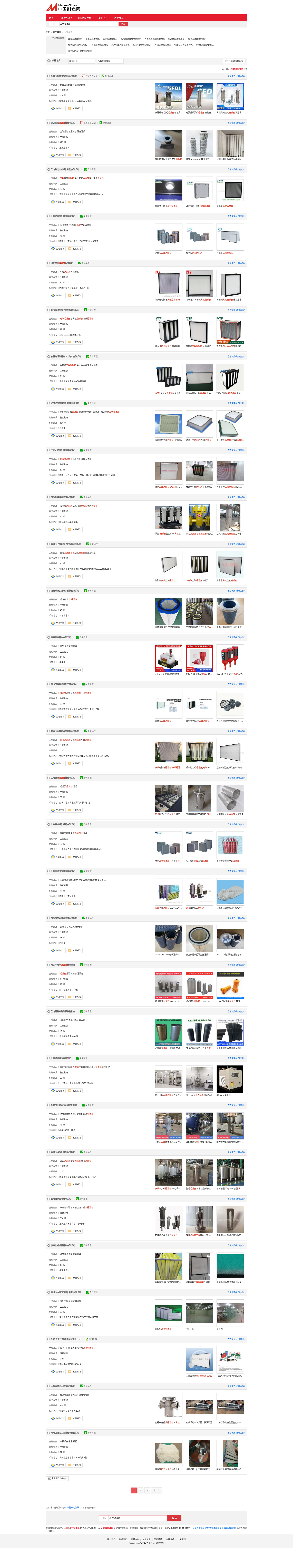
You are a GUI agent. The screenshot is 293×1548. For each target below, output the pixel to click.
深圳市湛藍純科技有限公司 (63, 1152)
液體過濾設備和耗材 (69, 880)
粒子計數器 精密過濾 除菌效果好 (168, 814)
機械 (86, 1160)
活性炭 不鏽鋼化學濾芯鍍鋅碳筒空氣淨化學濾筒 (168, 1048)
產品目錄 (57, 32)
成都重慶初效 (69, 412)
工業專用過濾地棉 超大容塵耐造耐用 (230, 1282)
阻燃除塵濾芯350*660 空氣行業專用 (230, 627)
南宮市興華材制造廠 (63, 964)
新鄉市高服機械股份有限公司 (64, 76)
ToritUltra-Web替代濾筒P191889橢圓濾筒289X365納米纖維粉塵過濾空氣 (168, 954)
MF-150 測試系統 (199, 1094)
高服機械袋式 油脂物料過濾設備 (230, 112)
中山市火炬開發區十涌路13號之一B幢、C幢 (79, 709)
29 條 (62, 703)
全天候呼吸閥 (77, 1394)
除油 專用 (199, 533)
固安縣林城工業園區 (68, 521)
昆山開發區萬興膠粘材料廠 (63, 1011)
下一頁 (156, 1490)
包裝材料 (81, 1020)
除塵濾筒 (81, 131)
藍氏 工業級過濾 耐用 (199, 1188)
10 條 (62, 282)
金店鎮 (62, 662)
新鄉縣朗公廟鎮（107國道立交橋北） (76, 100)
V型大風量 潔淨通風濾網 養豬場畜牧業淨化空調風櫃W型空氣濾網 (230, 393)
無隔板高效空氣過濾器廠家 (80, 50)
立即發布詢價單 (72, 1507)
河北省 (62, 942)
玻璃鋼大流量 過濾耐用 (230, 814)
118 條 (63, 1405)
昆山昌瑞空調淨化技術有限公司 (65, 169)
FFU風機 (72, 225)
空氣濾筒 (64, 131)
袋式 (65, 1160)
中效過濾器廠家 (92, 38)
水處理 (87, 1114)
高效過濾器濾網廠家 (197, 38)
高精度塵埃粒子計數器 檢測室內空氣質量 (199, 814)
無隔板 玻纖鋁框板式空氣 (199, 346)
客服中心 (135, 1539)
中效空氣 (82, 178)
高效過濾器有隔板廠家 (131, 38)
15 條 (62, 563)
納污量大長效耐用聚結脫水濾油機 (230, 1141)
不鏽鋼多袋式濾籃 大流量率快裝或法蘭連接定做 (168, 1235)
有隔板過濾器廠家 (163, 44)
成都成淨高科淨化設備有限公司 (65, 403)
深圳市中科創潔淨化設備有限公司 (66, 543)
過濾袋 (63, 786)
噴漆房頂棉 (71, 1254)
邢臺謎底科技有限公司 (61, 637)
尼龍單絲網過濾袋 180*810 (229, 907)
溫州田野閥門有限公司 (61, 1198)
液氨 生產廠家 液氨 (168, 533)
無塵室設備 (65, 833)
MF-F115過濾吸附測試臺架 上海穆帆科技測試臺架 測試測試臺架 (168, 1094)
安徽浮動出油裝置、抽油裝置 (199, 1422)
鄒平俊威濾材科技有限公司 (63, 1245)
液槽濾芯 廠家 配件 (168, 486)
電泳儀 (74, 1348)
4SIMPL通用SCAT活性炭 (199, 674)
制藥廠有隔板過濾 (168, 299)
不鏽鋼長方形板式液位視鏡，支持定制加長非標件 (230, 1235)
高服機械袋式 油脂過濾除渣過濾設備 (199, 112)
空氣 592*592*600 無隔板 (168, 907)
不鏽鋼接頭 (76, 1207)
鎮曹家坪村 (64, 1270)
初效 (88, 318)
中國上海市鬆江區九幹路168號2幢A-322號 (78, 241)
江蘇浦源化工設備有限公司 (63, 1386)
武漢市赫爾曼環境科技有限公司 (65, 731)
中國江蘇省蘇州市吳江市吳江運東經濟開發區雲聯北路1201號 (87, 475)
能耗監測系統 (66, 1067)
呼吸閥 (86, 1394)
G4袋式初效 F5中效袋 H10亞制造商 (168, 1282)
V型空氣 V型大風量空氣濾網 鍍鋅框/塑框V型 (168, 393)
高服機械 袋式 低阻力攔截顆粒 (168, 112)
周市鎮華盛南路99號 (68, 1036)
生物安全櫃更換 (199, 1375)
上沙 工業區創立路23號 (70, 334)
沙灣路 (62, 428)
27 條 (62, 984)
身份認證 (109, 76)
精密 (76, 1160)
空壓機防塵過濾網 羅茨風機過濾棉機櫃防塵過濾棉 (230, 1048)
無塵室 (72, 1301)
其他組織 (64, 979)
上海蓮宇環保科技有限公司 (63, 871)
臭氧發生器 (86, 459)
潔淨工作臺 (90, 552)
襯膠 (71, 1441)
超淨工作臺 (65, 1348)
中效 (86, 739)
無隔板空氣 (165, 580)
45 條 (62, 376)
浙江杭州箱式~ (197, 861)
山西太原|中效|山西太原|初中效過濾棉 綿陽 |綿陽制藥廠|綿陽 (230, 440)
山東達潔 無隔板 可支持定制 (199, 299)
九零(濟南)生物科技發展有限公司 (66, 1339)
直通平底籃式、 (168, 1422)
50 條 (62, 469)
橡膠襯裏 (64, 1441)
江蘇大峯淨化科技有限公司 (63, 450)
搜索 (123, 24)
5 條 (62, 750)
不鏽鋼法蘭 (65, 1207)
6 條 (62, 1171)
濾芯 (68, 599)
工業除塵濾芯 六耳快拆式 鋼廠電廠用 (199, 627)
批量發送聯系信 (236, 61)
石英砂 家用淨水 (167, 1188)
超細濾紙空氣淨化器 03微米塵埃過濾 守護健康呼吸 (230, 767)
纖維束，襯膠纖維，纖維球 (168, 1469)
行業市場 (119, 17)
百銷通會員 (55, 60)
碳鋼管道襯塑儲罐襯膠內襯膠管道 (230, 1469)
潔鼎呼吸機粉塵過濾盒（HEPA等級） (230, 720)
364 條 (63, 1218)
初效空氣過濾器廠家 (142, 44)
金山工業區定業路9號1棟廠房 (72, 381)
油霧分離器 (76, 1114)
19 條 (62, 329)
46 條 (62, 235)
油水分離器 (65, 1114)
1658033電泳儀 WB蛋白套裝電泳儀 (230, 1375)
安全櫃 (85, 1348)
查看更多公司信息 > (237, 76)
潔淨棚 (220, 1329)
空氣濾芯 (70, 926)
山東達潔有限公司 (62, 263)
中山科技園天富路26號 (69, 1410)
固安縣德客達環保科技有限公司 (65, 590)
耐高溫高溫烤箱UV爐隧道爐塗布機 (230, 346)
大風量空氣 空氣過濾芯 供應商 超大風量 (199, 486)
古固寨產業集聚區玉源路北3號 (73, 1457)
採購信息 (65, 17)
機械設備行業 (84, 17)
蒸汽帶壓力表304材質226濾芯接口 (199, 1235)
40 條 (62, 610)
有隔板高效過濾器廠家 (78, 44)
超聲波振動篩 (66, 84)
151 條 (63, 422)
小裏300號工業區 (67, 1130)
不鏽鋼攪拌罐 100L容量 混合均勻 (230, 1188)
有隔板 (225, 206)
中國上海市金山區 (67, 896)
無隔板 (225, 252)
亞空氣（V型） (197, 580)
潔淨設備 (64, 225)
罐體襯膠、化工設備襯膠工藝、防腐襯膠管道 (199, 1469)
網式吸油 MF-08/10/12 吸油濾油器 (199, 1001)
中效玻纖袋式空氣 (228, 861)
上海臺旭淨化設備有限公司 (63, 824)
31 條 (62, 1031)
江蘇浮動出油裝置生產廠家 (229, 1422)
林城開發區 (64, 615)
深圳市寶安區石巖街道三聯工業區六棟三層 (78, 1317)
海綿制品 (73, 1020)
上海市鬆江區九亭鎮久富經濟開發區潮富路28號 (80, 849)
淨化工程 (64, 1301)
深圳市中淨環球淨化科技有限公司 (66, 1292)
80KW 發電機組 (224, 1095)
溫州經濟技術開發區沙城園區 (72, 1223)
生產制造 (64, 90)
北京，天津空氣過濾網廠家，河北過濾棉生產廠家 (168, 861)
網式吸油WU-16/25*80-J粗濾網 (168, 1001)
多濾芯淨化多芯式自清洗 (168, 1141)
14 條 (62, 656)
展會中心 (102, 17)
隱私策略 (158, 1539)
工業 (86, 693)
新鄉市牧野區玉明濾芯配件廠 (64, 1105)
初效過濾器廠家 (110, 38)
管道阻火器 (65, 1394)
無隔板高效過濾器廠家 (154, 38)
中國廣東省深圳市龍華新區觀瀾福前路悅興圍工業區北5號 (85, 568)
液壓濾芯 (73, 131)
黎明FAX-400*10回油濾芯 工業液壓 (199, 159)
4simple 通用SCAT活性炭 (230, 674)
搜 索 (174, 1518)
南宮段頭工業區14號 (68, 989)
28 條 (62, 937)
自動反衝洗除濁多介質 (199, 1141)
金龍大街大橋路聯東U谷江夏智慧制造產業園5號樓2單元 (84, 755)
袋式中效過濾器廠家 (120, 44)
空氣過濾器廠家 (75, 38)
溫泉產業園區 (65, 147)
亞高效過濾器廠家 (176, 38)
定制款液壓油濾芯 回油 (168, 159)
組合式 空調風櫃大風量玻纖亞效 (168, 346)
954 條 (63, 95)
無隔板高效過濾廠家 (205, 44)
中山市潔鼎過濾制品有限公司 (64, 684)
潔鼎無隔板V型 (197, 720)
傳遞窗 (78, 1301)
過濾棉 (84, 833)
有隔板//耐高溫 (168, 767)
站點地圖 (146, 1539)
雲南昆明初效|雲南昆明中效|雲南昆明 (168, 439)
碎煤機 (76, 84)
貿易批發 (64, 885)
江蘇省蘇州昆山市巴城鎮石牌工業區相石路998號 (81, 194)
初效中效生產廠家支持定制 (199, 1282)
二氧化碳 (80, 505)
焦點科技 (150, 1542)
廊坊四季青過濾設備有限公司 (64, 918)
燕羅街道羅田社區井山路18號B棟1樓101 (77, 1176)
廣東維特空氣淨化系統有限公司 (65, 309)
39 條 (62, 797)
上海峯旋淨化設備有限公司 (63, 216)
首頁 (51, 17)
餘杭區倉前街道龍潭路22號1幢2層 (75, 802)
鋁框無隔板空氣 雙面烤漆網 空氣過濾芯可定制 (199, 393)
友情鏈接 (182, 1539)
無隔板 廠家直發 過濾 (230, 299)
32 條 (62, 189)
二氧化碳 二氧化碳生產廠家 (230, 533)
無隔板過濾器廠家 (100, 44)
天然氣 (66, 505)
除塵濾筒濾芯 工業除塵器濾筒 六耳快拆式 (168, 627)
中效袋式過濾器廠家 (183, 44)
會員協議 (170, 1539)
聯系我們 (123, 1539)
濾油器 (74, 973)
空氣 (67, 178)
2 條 (62, 1358)
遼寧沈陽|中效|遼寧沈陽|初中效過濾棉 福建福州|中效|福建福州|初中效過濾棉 (199, 439)
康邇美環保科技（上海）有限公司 (66, 356)
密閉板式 (195, 907)
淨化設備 (75, 271)
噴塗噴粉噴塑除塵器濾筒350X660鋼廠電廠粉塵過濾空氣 (199, 954)
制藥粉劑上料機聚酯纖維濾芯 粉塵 (230, 159)
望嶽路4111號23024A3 (70, 1364)
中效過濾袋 (82, 365)
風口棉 (63, 1254)
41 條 (62, 890)
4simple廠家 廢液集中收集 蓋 (168, 674)
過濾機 (82, 84)
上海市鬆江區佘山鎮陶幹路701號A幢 (76, 1083)
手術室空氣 (227, 580)
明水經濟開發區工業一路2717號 (74, 287)
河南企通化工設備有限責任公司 (65, 1432)
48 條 (62, 1124)
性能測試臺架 (82, 1067)
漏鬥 (62, 646)
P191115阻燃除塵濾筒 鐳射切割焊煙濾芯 (230, 954)
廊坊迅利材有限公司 (63, 122)
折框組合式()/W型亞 (199, 767)
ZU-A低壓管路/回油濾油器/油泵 (230, 1001)
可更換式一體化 (198, 206)
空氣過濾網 (84, 225)
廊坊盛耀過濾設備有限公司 (63, 497)
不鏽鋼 (87, 1207)
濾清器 (63, 599)
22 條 (62, 516)
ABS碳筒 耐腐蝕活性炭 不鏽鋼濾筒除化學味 (199, 1048)
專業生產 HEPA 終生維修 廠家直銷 (230, 486)
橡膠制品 (64, 1020)
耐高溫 (77, 318)
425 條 (63, 142)
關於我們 (111, 1539)
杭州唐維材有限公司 (63, 777)
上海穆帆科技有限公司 (61, 1058)
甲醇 (92, 505)
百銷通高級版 (91, 76)
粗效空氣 (96, 178)
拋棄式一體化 (166, 206)
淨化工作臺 (76, 459)
